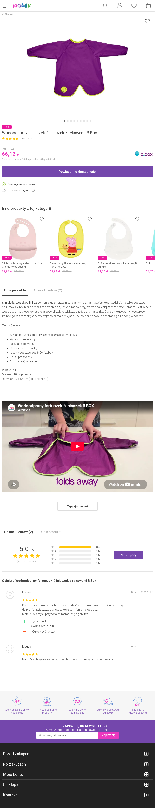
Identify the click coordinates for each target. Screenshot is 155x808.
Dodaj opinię (128, 555)
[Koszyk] (148, 5)
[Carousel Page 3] (71, 121)
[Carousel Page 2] (68, 121)
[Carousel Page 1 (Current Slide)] (64, 121)
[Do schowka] (41, 219)
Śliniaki (9, 14)
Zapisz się (108, 735)
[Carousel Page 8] (87, 121)
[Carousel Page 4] (74, 121)
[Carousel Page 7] (84, 121)
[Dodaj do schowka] (147, 21)
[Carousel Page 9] (90, 121)
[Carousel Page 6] (81, 121)
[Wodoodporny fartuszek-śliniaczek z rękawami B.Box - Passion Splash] (77, 68)
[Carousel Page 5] (77, 121)
